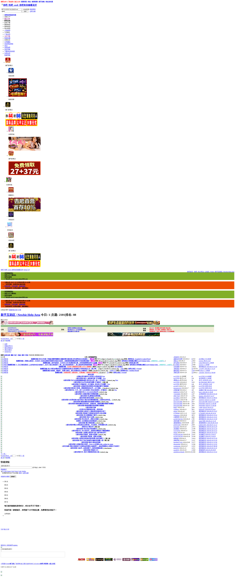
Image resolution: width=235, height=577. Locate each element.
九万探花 (176, 364)
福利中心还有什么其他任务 (93, 376)
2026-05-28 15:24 (212, 426)
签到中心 (4, 545)
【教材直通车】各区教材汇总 (16, 331)
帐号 (3, 9)
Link (12, 471)
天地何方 (176, 357)
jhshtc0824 (202, 403)
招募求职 (24, 1)
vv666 (200, 407)
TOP (2, 529)
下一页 (22, 338)
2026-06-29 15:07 (212, 411)
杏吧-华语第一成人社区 (47, 563)
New (103, 376)
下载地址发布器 (9, 51)
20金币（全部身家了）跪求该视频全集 (90, 448)
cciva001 (201, 368)
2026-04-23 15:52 (212, 452)
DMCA (32, 563)
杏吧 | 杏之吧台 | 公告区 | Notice (204, 271)
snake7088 (202, 421)
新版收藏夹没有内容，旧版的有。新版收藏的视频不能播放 (94, 403)
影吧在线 (7, 20)
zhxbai (175, 411)
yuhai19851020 (203, 363)
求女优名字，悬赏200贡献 (90, 419)
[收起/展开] (4, 310)
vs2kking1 (176, 409)
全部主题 (7, 355)
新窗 (2, 355)
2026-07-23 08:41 (212, 398)
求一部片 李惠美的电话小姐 (90, 452)
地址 (29, 1)
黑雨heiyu (176, 380)
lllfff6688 (176, 438)
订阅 (19, 310)
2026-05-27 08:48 (210, 372)
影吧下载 (7, 22)
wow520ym (176, 430)
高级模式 (4, 469)
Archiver (37, 563)
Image (9, 471)
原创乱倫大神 (133, 363)
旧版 (94, 407)
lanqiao (201, 396)
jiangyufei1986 (177, 401)
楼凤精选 (7, 26)
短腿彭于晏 (202, 390)
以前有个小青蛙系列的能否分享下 (95, 411)
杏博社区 (7, 40)
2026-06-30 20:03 (210, 409)
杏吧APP (4, 1)
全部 (5, 344)
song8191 (176, 450)
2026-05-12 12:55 (212, 444)
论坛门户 (27, 270)
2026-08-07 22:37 (209, 396)
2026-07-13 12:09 (213, 401)
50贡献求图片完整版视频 (90, 394)
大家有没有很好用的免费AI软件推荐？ (91, 438)
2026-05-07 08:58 (212, 446)
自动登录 (26, 9)
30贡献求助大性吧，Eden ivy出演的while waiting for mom (94, 444)
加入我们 (24, 563)
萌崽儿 (175, 361)
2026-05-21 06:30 (210, 436)
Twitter (7, 563)
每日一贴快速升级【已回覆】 (93, 378)
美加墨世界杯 (8, 44)
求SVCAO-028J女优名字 (90, 392)
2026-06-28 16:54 (210, 413)
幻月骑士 (202, 359)
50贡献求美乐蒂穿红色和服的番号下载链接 (95, 386)
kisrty (200, 392)
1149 (193, 370)
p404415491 (177, 425)
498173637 (176, 396)
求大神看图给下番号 (90, 415)
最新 (12, 355)
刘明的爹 (176, 390)
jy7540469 (176, 413)
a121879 (176, 386)
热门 (15, 355)
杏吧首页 (10, 15)
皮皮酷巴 (176, 428)
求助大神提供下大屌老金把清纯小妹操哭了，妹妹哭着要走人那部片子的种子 (95, 446)
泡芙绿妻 (176, 421)
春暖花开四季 (177, 359)
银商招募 (35, 1)
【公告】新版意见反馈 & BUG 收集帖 (79, 366)
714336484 (176, 394)
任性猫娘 (176, 366)
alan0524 (201, 400)
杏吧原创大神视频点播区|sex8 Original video (143, 361)
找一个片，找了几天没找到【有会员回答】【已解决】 (89, 390)
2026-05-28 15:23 (212, 430)
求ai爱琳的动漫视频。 (94, 396)
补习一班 (202, 380)
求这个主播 (90, 417)
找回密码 (33, 9)
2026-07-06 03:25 (208, 407)
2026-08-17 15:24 (209, 368)
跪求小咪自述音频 (94, 442)
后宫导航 (7, 49)
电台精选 (7, 28)
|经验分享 (8, 346)
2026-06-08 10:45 (212, 423)
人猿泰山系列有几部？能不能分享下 (94, 432)
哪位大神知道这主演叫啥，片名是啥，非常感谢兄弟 (90, 425)
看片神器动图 (90, 423)
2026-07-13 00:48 (211, 403)
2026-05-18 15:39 (212, 438)
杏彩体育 (7, 47)
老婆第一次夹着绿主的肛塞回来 (86, 421)
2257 (28, 563)
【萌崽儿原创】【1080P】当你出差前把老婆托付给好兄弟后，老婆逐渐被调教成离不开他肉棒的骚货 (57, 361)
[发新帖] (7, 340)
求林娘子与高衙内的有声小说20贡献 (94, 413)
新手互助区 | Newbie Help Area (224, 271)
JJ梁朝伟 (176, 417)
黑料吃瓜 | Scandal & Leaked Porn (139, 359)
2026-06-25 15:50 (212, 419)
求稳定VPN (94, 450)
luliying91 (202, 409)
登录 (20, 473)
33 (192, 372)
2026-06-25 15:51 (212, 417)
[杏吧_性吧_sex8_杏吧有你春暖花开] (19, 5)
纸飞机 (12, 563)
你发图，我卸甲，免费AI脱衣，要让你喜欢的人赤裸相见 (68, 370)
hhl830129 (176, 392)
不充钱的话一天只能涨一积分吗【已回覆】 (93, 384)
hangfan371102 (178, 442)
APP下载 (7, 36)
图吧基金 (176, 370)
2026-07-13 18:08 (210, 400)
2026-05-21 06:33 (210, 434)
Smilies (24, 471)
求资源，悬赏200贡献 (90, 434)
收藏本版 (13, 310)
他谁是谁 (176, 440)
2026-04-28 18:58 (210, 450)
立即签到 (7, 514)
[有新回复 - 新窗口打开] (1, 376)
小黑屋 (3, 563)
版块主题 (91, 374)
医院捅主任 (202, 366)
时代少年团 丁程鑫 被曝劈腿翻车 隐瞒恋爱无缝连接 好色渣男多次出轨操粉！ (64, 359)
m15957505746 (178, 419)
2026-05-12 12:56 (212, 442)
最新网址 (15, 545)
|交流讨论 (7, 351)
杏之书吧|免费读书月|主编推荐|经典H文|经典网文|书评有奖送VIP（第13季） (72, 368)
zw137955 (176, 376)
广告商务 (17, 563)
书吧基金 (176, 368)
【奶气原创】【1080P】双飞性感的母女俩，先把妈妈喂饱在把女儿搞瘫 (74, 363)
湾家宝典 (176, 372)
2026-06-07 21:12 (212, 425)
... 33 (10, 338)
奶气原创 (176, 363)
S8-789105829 (203, 382)
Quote (16, 471)
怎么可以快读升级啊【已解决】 (91, 382)
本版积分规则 (5, 476)
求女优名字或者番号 (90, 428)
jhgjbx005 (176, 427)
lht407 (175, 407)
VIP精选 (7, 32)
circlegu (201, 361)
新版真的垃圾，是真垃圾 (94, 409)
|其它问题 (8, 350)
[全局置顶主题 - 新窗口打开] (4, 359)
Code (19, 471)
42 (192, 368)
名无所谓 (202, 378)
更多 (26, 355)
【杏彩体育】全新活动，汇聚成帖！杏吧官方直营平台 (80, 372)
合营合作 (7, 53)
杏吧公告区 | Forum (134, 368)
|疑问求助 (8, 348)
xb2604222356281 (178, 452)
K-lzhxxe (201, 370)
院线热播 (7, 38)
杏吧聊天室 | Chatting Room (129, 370)
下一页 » (3, 454)
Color (5, 471)
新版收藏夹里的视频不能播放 (90, 401)
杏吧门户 (7, 17)
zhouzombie (176, 444)
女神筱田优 (202, 394)
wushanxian (176, 446)
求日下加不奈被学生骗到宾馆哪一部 (91, 440)
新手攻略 (42, 1)
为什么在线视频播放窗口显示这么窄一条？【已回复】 (88, 380)
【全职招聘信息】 (12, 328)
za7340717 (176, 400)
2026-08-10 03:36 (212, 394)
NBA (6, 45)
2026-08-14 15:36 (212, 366)
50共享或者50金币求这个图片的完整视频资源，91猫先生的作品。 (90, 399)
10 (8, 338)
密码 (3, 11)
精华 (23, 355)
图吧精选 (7, 24)
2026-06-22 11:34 (210, 421)
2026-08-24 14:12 (212, 390)
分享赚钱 (7, 42)
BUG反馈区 (118, 366)
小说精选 (7, 30)
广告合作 (10, 1)
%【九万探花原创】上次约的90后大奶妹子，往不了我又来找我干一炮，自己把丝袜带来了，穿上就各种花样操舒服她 (54, 364)
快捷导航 (7, 55)
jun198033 (176, 398)
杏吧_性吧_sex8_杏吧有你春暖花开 (12, 270)
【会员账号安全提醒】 (13, 329)
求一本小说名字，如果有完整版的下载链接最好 (94, 430)
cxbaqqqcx (176, 415)
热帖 (19, 355)
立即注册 (33, 11)
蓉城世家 (202, 450)
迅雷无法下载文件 (88, 426)
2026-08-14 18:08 (207, 392)
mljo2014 (176, 448)
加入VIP (17, 1)
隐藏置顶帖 (34, 359)
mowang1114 (177, 388)
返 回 (2, 340)
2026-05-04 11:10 (212, 448)
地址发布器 (49, 1)
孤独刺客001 (177, 423)
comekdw (201, 372)
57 (115, 370)
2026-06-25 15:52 (212, 415)
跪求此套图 (90, 398)
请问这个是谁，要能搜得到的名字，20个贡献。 (86, 388)
